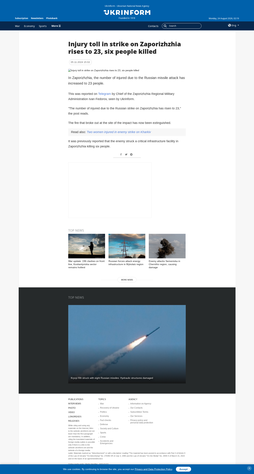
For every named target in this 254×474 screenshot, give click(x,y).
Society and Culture (109, 428)
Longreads (74, 416)
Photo (72, 408)
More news (127, 280)
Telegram (104, 94)
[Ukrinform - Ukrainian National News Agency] (127, 12)
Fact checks (105, 420)
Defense (104, 424)
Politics (103, 412)
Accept (183, 469)
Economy (29, 26)
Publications (75, 399)
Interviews (74, 403)
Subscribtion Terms (139, 412)
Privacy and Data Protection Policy (153, 469)
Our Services (136, 416)
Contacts (153, 26)
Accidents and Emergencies (106, 442)
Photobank (51, 18)
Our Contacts (136, 408)
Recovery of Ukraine (109, 408)
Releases (73, 421)
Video (71, 412)
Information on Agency (140, 403)
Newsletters (37, 18)
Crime (103, 437)
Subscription (21, 18)
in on (119, 132)
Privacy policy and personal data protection (141, 421)
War (17, 26)
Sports (43, 26)
